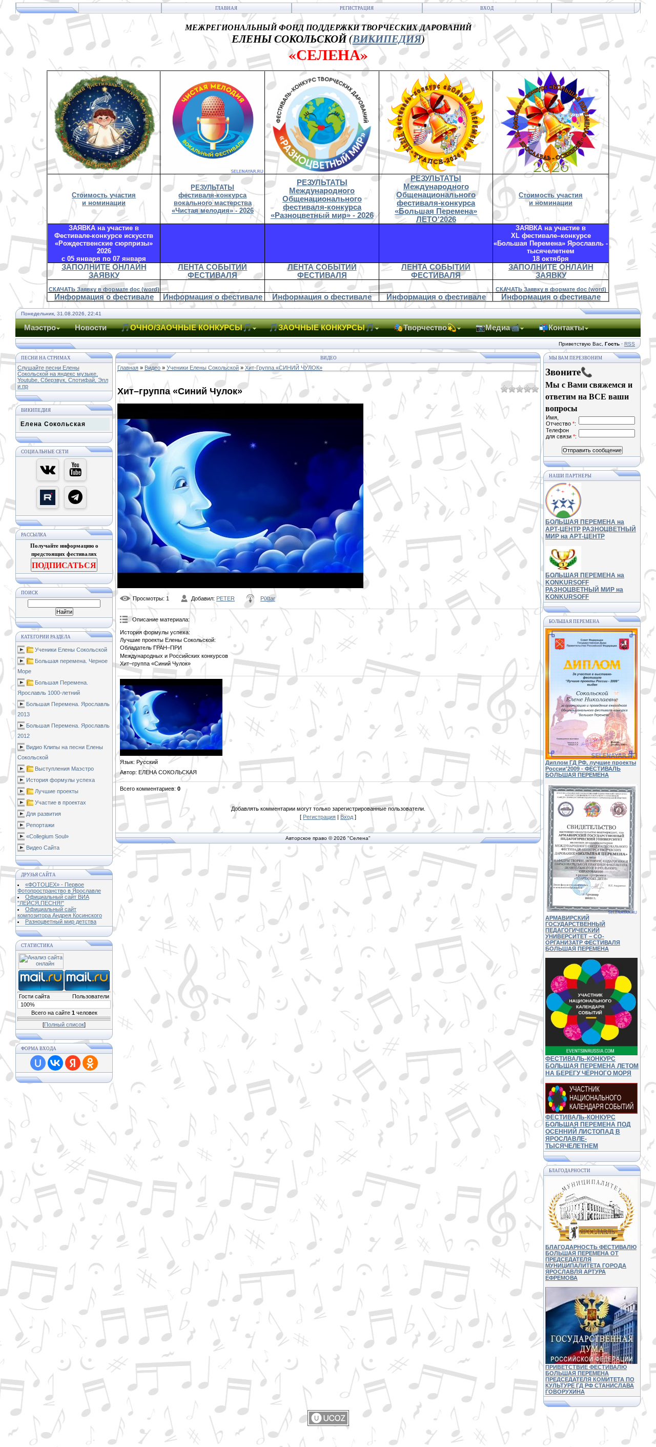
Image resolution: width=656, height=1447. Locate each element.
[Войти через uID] (38, 1063)
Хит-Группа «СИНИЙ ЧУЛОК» (283, 368)
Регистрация (357, 8)
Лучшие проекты (56, 791)
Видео (152, 368)
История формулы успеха (60, 780)
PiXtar (267, 598)
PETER (225, 598)
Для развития (43, 814)
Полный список (64, 1024)
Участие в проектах (60, 802)
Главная (226, 8)
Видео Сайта (42, 848)
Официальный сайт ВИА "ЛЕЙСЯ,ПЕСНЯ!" (53, 900)
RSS (629, 344)
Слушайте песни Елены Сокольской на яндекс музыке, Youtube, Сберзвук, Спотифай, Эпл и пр (62, 377)
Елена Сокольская (53, 424)
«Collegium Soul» (47, 836)
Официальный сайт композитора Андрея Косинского (59, 912)
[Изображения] (171, 717)
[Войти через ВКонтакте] (55, 1063)
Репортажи (40, 825)
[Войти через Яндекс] (72, 1063)
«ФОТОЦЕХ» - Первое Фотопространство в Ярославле (59, 887)
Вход (487, 8)
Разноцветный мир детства (60, 921)
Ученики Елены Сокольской (71, 650)
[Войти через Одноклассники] (90, 1063)
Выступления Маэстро (64, 769)
